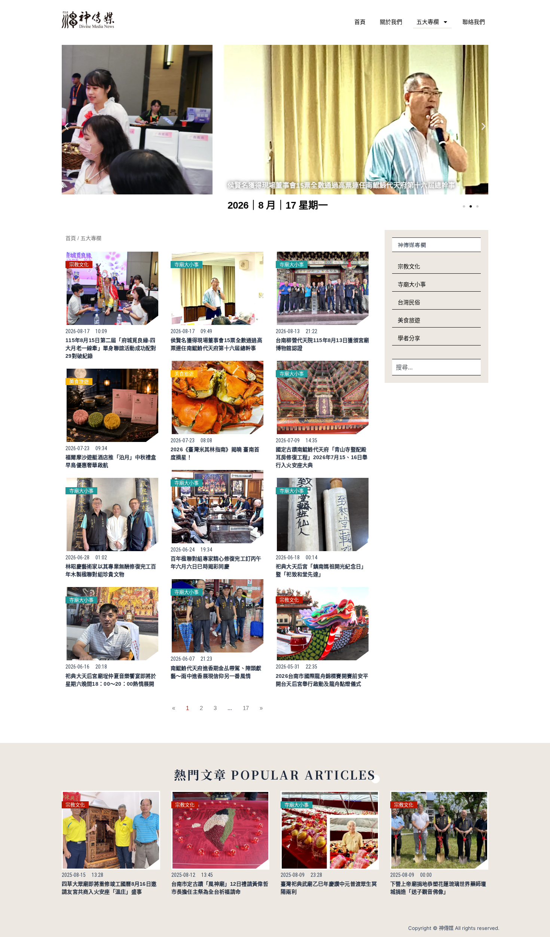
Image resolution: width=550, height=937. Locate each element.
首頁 (360, 22)
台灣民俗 (409, 302)
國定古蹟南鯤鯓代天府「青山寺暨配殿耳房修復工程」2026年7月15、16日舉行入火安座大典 (322, 457)
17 (246, 708)
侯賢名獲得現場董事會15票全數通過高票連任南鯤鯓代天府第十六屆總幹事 (183, 185)
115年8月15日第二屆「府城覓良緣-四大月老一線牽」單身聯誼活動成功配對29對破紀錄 (110, 348)
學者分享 (409, 338)
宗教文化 (79, 264)
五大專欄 (427, 22)
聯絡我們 (473, 22)
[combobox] (436, 367)
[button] (66, 126)
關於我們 (391, 22)
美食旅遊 (79, 381)
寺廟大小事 (186, 264)
